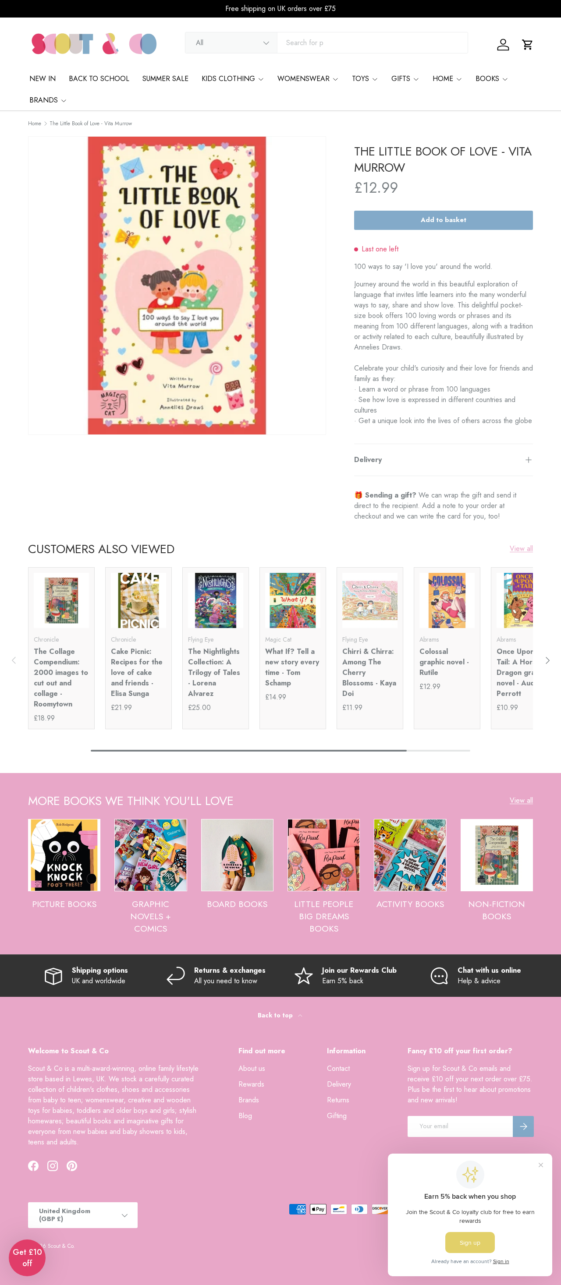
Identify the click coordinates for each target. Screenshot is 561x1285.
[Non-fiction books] (497, 855)
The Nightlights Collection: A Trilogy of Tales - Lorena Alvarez (214, 672)
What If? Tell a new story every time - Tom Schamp (292, 667)
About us (251, 1068)
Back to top (276, 1015)
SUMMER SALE (165, 79)
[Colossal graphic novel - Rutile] (447, 600)
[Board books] (237, 855)
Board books (237, 904)
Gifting (337, 1116)
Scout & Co (60, 1246)
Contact (338, 1068)
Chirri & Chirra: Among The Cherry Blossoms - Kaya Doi (369, 672)
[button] (527, 44)
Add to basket (443, 220)
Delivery (339, 1084)
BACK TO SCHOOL (99, 79)
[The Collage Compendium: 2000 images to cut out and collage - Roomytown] (61, 600)
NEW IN (42, 79)
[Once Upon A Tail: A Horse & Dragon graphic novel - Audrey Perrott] (524, 600)
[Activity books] (410, 855)
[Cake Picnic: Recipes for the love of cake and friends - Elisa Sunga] (138, 600)
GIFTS (400, 79)
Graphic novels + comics (150, 916)
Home (34, 123)
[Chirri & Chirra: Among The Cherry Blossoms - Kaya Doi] (370, 600)
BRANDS (43, 100)
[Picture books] (64, 855)
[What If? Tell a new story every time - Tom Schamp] (292, 600)
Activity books (410, 904)
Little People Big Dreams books (323, 916)
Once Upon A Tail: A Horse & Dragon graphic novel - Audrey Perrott (523, 672)
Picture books (64, 904)
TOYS (360, 79)
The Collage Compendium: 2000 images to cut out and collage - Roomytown (61, 677)
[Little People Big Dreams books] (323, 855)
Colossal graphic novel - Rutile (444, 662)
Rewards (251, 1084)
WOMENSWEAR (303, 79)
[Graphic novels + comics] (150, 855)
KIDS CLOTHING (228, 79)
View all (521, 549)
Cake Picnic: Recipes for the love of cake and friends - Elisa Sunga (137, 672)
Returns (338, 1100)
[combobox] (326, 42)
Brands (248, 1100)
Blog (245, 1116)
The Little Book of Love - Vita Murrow (91, 123)
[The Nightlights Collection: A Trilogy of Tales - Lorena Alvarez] (215, 600)
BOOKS (487, 79)
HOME (443, 79)
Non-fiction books (496, 910)
